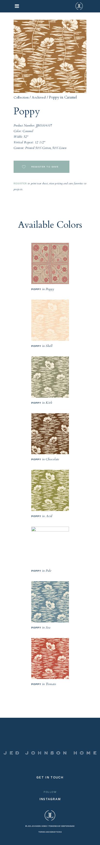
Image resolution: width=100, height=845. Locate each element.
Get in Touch (50, 777)
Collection (21, 97)
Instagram (50, 799)
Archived (39, 97)
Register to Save (44, 166)
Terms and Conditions (49, 832)
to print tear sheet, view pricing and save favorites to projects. (50, 186)
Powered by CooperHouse (62, 826)
